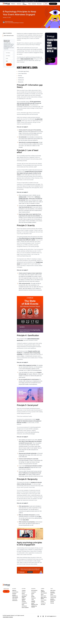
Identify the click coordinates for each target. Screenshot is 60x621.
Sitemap (52, 603)
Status (51, 594)
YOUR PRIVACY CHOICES (8, 617)
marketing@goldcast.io (51, 616)
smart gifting (25, 519)
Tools (32, 599)
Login (46, 3)
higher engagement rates (27, 58)
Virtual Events (15, 591)
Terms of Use (53, 597)
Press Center (43, 600)
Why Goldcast (44, 592)
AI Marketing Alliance (34, 607)
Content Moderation (52, 599)
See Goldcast (53, 3)
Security (52, 601)
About (42, 594)
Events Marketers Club (34, 604)
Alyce (40, 516)
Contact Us (6, 591)
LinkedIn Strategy (33, 601)
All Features (24, 606)
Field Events (14, 600)
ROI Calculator (34, 590)
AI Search (24, 601)
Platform (23, 591)
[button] (13, 3)
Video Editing (15, 597)
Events (23, 593)
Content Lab (24, 594)
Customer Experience (52, 592)
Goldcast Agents (24, 599)
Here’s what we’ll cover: (9, 35)
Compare (24, 590)
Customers (33, 591)
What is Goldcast (43, 591)
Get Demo (43, 604)
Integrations (24, 603)
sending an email (22, 196)
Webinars (14, 590)
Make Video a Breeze (44, 598)
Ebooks (32, 596)
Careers (42, 601)
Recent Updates (25, 607)
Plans (23, 604)
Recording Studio (24, 597)
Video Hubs (14, 598)
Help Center (52, 590)
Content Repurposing (15, 595)
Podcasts (14, 593)
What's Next (43, 595)
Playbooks (33, 597)
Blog (32, 594)
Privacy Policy (53, 595)
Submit (8, 64)
